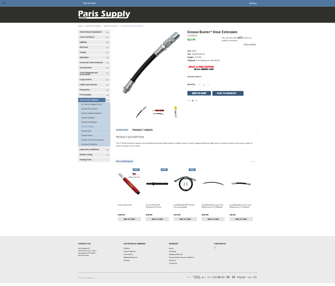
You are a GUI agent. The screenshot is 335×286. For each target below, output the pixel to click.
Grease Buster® (125, 205)
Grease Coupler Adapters (91, 113)
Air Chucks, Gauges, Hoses (91, 104)
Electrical (84, 47)
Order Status (128, 254)
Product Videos (142, 130)
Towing (83, 52)
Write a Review (250, 44)
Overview (122, 130)
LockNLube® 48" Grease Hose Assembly (184, 206)
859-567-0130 (89, 3)
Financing (172, 251)
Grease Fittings (87, 126)
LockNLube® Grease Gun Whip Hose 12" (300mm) (212, 206)
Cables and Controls (88, 84)
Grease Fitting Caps (89, 122)
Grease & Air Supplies (93, 26)
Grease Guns (86, 131)
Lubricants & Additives (89, 149)
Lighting (83, 42)
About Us (172, 260)
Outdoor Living (86, 154)
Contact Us (173, 263)
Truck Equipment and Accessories (89, 74)
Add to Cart (129, 219)
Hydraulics (84, 57)
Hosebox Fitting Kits (89, 144)
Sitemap (126, 260)
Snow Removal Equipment (91, 32)
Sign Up (132, 251)
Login (126, 251)
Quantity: (191, 84)
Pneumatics (85, 89)
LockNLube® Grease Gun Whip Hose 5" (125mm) (240, 206)
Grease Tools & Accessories (92, 140)
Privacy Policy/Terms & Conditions (181, 257)
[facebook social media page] (215, 248)
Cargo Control (86, 79)
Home (80, 26)
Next (254, 161)
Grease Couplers (88, 117)
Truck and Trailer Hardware (91, 62)
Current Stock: (194, 76)
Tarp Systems (86, 67)
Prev (251, 161)
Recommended (124, 161)
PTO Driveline (85, 95)
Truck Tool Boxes (87, 37)
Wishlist (253, 3)
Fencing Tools (85, 159)
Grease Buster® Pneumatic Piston (153, 206)
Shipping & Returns (130, 257)
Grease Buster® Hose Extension (132, 26)
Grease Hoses (87, 135)
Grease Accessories (111, 26)
